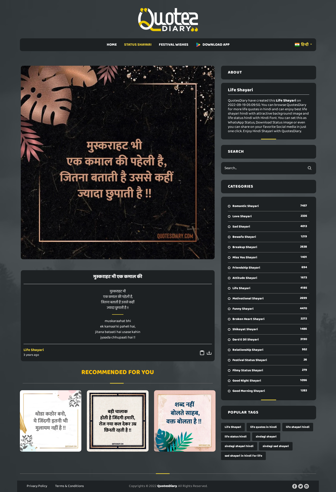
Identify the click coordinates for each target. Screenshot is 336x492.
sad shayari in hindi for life (243, 455)
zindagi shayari (266, 436)
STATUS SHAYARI (138, 44)
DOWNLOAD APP (216, 44)
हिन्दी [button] (304, 44)
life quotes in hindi (263, 427)
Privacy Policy (37, 486)
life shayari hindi (297, 427)
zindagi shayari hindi (239, 446)
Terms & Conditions (69, 486)
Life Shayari (34, 350)
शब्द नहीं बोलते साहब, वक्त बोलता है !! (185, 421)
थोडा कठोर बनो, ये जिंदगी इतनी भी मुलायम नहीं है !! (51, 421)
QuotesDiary (167, 486)
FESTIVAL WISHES (173, 44)
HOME (112, 44)
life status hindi (236, 436)
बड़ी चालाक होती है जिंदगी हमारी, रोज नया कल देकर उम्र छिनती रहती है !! (118, 420)
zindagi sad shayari (276, 446)
